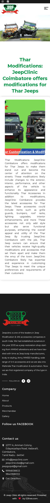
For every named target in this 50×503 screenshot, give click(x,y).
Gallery (5, 416)
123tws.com (32, 498)
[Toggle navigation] (20, 9)
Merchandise (9, 411)
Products (7, 406)
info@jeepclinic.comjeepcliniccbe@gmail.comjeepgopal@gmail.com (18, 463)
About (5, 400)
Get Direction (13, 478)
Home (5, 395)
